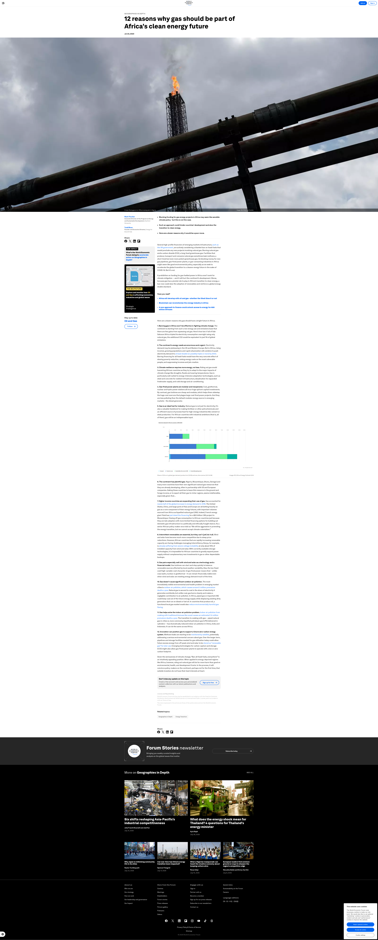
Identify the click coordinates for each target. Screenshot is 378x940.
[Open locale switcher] (2, 934)
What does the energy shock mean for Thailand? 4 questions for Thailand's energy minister (218, 823)
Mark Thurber (129, 217)
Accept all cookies (360, 930)
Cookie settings (360, 935)
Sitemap (189, 931)
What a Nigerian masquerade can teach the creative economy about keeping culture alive (205, 864)
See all (250, 772)
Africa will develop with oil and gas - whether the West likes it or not (188, 298)
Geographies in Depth (134, 14)
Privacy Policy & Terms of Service (189, 927)
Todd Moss (128, 227)
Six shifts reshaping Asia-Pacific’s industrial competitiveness (149, 821)
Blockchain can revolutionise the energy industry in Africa (183, 303)
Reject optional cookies (360, 924)
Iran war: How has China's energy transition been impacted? (171, 863)
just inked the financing (179, 515)
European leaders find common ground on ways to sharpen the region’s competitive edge (236, 864)
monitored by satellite (200, 635)
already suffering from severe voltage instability (178, 546)
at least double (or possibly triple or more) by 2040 (195, 354)
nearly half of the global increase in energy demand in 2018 (181, 504)
